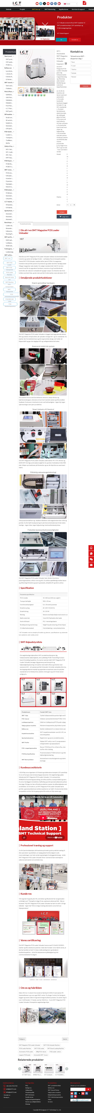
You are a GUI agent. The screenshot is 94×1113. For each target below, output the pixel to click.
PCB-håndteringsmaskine (10, 131)
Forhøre (61, 212)
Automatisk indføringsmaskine (11, 126)
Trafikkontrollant (11, 140)
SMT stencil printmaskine (10, 82)
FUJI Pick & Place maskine (11, 106)
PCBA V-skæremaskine (11, 166)
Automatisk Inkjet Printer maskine (11, 219)
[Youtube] (37, 3)
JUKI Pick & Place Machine (11, 97)
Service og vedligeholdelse (33, 1102)
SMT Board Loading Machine (55, 1048)
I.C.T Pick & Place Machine (11, 108)
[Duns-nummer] (80, 1100)
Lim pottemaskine (11, 198)
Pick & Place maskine (10, 91)
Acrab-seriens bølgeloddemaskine (11, 117)
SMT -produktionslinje (54, 1085)
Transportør (9, 137)
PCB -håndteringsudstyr (10, 304)
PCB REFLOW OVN (9, 299)
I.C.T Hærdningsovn (10, 201)
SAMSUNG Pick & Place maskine (11, 94)
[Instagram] (55, 3)
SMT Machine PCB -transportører (9, 282)
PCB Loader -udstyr (55, 1051)
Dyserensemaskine (11, 181)
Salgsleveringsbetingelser (32, 1099)
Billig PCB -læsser (41, 1051)
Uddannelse (28, 1090)
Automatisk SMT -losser (41, 1055)
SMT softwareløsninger (10, 255)
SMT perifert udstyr (10, 237)
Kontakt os (75, 39)
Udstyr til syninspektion (10, 146)
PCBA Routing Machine (11, 164)
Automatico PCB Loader (26, 1051)
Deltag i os (28, 1088)
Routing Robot (10, 234)
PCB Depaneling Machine (10, 161)
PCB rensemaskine (11, 173)
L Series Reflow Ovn (11, 74)
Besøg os (6, 1097)
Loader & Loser (10, 135)
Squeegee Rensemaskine (11, 184)
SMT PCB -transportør (9, 268)
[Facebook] (51, 3)
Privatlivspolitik (29, 1092)
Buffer (8, 143)
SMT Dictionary (29, 1095)
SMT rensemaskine (10, 170)
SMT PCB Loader (9, 263)
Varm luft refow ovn (9, 278)
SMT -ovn (7, 258)
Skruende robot (10, 228)
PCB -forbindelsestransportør (12, 295)
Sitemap (27, 1104)
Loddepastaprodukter (11, 243)
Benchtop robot (9, 222)
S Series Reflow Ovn (11, 76)
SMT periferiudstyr (11, 111)
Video (49, 1099)
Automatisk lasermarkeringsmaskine (11, 214)
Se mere (50, 1102)
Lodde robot (9, 225)
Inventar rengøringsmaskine (11, 178)
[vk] (48, 3)
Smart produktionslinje (10, 56)
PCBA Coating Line (11, 65)
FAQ (26, 1085)
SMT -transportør (9, 290)
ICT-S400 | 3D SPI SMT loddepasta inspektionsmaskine (60, 1075)
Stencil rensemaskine (11, 187)
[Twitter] (44, 3)
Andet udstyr (10, 245)
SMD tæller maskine (11, 240)
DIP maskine (8, 114)
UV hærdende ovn (11, 207)
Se (61, 39)
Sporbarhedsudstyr (10, 210)
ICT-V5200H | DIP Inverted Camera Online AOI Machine (49, 1075)
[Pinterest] (59, 3)
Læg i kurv (65, 216)
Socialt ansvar (29, 1097)
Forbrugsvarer (9, 249)
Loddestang (9, 252)
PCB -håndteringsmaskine (55, 1097)
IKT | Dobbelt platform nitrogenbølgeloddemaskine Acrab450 (37, 1075)
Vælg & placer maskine (54, 1092)
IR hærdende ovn (11, 205)
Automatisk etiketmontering (11, 216)
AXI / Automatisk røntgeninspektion (11, 155)
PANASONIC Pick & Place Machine (11, 103)
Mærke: (59, 197)
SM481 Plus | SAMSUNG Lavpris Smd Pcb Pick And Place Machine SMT (26, 1075)
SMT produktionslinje (11, 59)
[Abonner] (88, 1089)
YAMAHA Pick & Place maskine (11, 100)
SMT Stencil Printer (53, 1090)
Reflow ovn (8, 68)
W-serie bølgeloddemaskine (11, 120)
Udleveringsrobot (11, 231)
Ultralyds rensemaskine (11, 175)
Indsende (85, 86)
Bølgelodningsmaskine (54, 1095)
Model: (59, 154)
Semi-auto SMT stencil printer (11, 85)
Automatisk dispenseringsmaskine (11, 196)
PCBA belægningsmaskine (11, 193)
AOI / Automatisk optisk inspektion (11, 149)
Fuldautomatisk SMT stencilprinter (11, 88)
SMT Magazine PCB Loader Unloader (29, 1045)
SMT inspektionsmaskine (11, 157)
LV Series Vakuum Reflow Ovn (11, 79)
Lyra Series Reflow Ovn (11, 71)
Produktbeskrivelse (25, 224)
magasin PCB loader (24, 1055)
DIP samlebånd (10, 62)
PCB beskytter (9, 190)
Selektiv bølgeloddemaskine (11, 123)
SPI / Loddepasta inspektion (11, 152)
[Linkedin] (40, 3)
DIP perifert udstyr (11, 128)
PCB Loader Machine (9, 273)
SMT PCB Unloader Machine (51, 1045)
